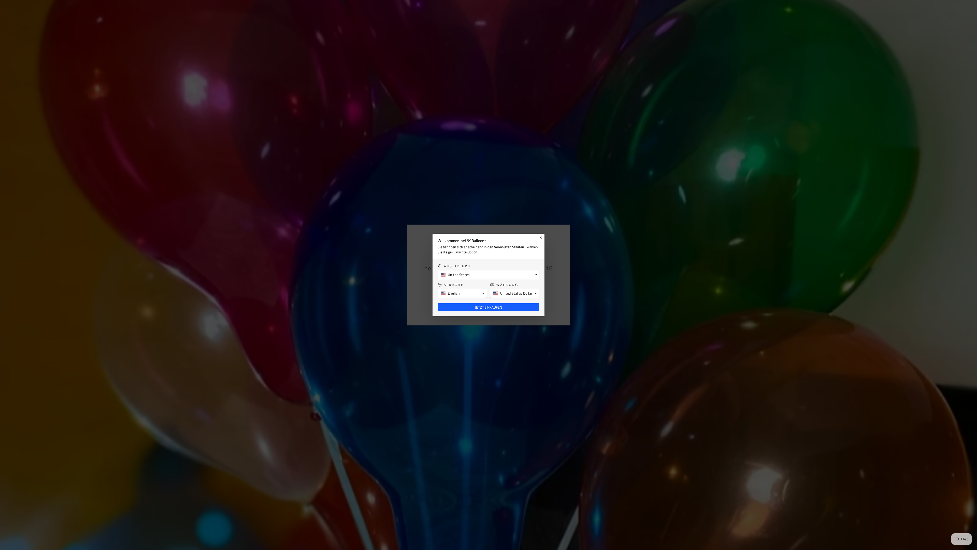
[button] (488, 274)
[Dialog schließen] (540, 237)
